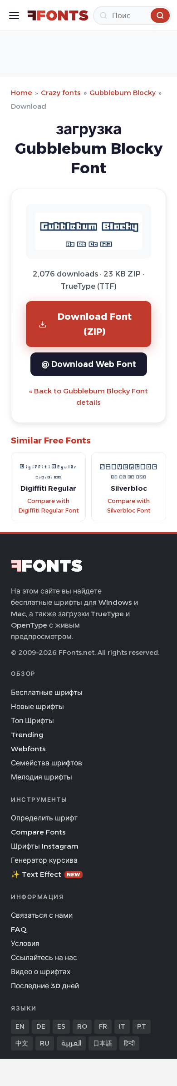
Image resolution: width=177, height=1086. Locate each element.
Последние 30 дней (45, 985)
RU (44, 1043)
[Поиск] (160, 15)
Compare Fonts (38, 832)
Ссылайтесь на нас (44, 957)
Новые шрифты (37, 706)
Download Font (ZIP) (95, 324)
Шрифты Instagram (45, 846)
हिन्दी (129, 1043)
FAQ (18, 929)
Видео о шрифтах (40, 971)
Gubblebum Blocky (122, 92)
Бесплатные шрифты (47, 692)
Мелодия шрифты (41, 777)
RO (82, 1026)
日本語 (102, 1043)
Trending (27, 734)
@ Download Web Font (88, 364)
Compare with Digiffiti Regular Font (48, 506)
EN (20, 1026)
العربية (71, 1043)
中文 (21, 1043)
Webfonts (28, 748)
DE (40, 1026)
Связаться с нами (42, 915)
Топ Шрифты (32, 720)
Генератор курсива (44, 860)
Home (21, 92)
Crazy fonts (61, 92)
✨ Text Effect (45, 874)
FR (103, 1026)
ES (61, 1026)
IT (122, 1026)
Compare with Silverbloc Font (129, 506)
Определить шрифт (44, 818)
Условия (25, 943)
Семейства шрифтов (46, 763)
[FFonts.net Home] (57, 15)
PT (141, 1026)
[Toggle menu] (14, 15)
